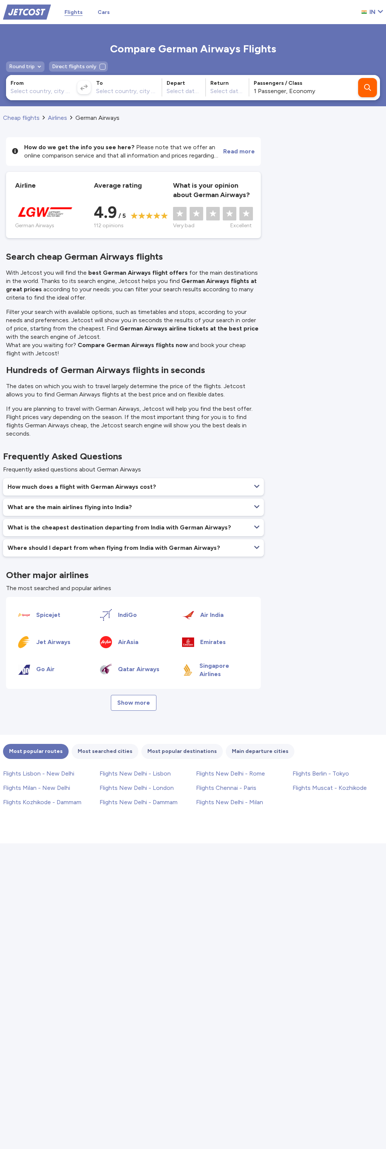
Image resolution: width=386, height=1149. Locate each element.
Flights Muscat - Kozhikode (330, 787)
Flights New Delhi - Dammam (139, 802)
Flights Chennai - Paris (226, 787)
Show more (133, 702)
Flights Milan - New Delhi (36, 787)
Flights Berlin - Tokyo (321, 773)
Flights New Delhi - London (137, 787)
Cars (104, 12)
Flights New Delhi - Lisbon (135, 773)
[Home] (27, 11)
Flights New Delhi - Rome (230, 773)
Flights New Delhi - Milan (229, 802)
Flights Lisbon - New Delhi (38, 773)
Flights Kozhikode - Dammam (42, 802)
